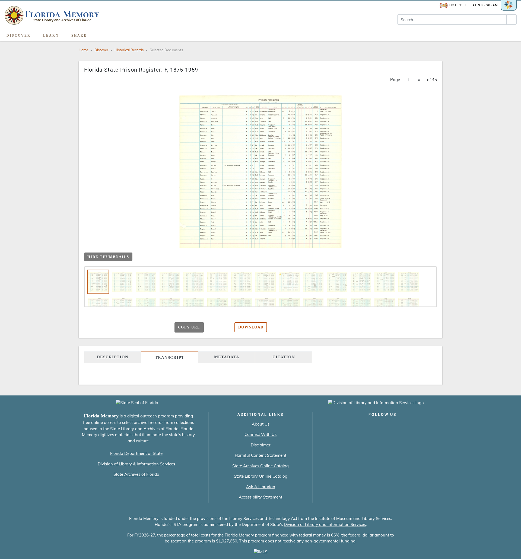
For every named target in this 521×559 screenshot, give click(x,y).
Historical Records (129, 50)
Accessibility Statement (260, 497)
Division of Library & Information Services (136, 464)
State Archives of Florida (136, 474)
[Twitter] (367, 426)
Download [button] (250, 327)
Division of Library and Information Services (325, 524)
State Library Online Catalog (260, 476)
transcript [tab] (169, 357)
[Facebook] (351, 426)
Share (79, 35)
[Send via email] (114, 327)
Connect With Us (260, 434)
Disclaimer (260, 445)
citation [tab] (283, 357)
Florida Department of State (136, 453)
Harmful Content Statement (260, 455)
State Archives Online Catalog (260, 465)
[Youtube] (398, 426)
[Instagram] (382, 426)
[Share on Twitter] (136, 327)
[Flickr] (413, 426)
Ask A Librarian (260, 486)
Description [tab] (112, 357)
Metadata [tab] (226, 357)
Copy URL (189, 327)
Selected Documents (166, 50)
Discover (19, 35)
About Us (260, 424)
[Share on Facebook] (125, 327)
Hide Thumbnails (108, 257)
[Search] (511, 19)
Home (83, 50)
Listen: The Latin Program (473, 5)
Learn (51, 35)
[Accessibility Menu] (511, 34)
